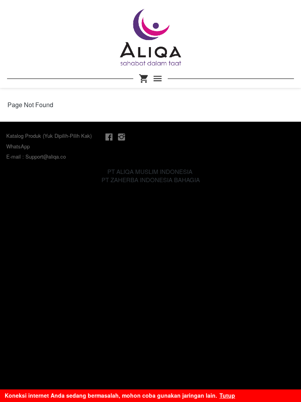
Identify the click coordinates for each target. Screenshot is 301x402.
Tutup (227, 395)
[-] (109, 137)
